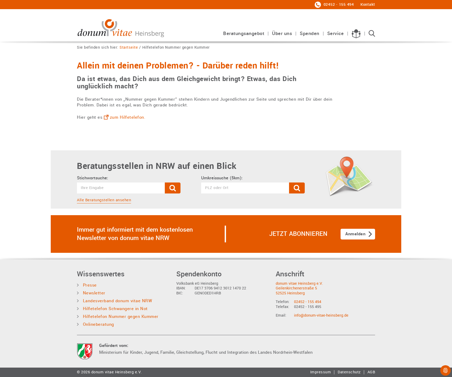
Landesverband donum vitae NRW (116, 301)
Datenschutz (349, 372)
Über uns (282, 34)
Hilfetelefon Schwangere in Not (114, 309)
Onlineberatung (97, 324)
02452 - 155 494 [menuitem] (338, 4)
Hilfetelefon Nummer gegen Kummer (176, 47)
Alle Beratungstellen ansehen (104, 200)
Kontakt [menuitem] (367, 4)
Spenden (309, 34)
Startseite (129, 47)
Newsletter (93, 293)
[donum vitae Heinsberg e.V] (121, 27)
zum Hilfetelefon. (127, 117)
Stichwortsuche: (92, 178)
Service (335, 34)
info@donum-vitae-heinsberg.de (321, 315)
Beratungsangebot (243, 34)
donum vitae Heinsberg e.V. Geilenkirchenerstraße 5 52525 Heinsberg (299, 288)
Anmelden (355, 234)
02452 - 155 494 (307, 302)
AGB (371, 372)
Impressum (320, 372)
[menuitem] (243, 36)
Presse (89, 285)
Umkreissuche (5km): (221, 178)
